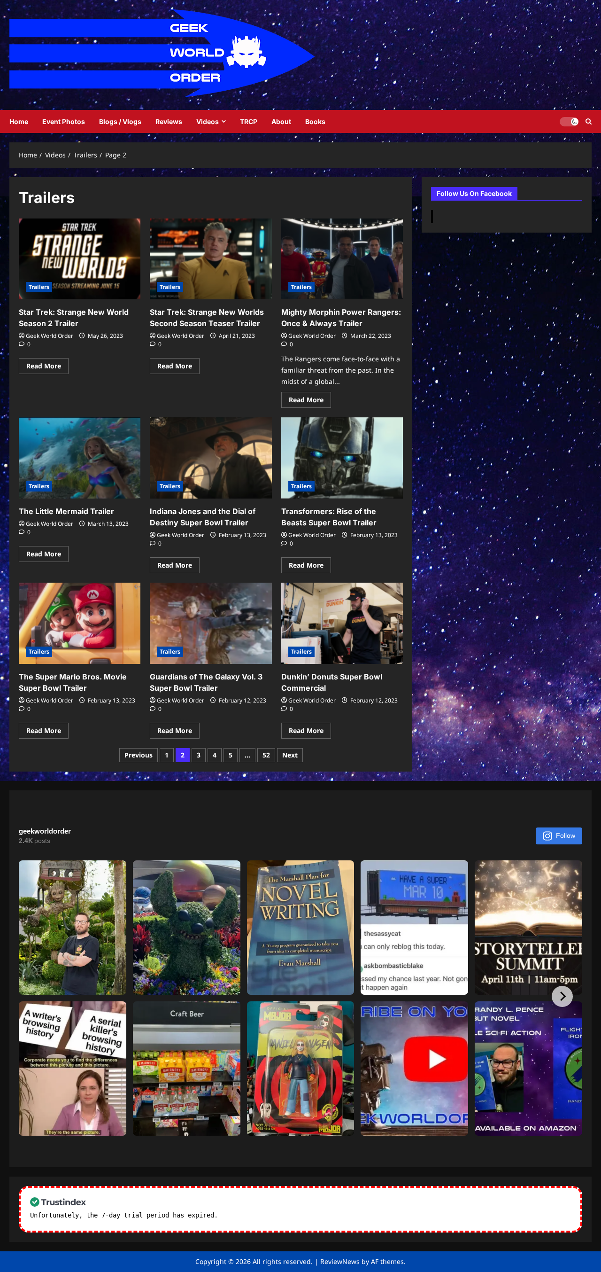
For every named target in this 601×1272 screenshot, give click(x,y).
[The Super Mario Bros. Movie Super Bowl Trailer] (79, 623)
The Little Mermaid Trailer (66, 511)
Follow (565, 835)
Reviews (168, 121)
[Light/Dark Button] (569, 121)
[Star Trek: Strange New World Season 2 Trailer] (79, 259)
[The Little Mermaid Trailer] (79, 458)
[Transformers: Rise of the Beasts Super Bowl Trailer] (342, 458)
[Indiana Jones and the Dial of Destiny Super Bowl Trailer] (210, 458)
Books (315, 121)
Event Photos (63, 121)
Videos (207, 121)
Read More (47, 367)
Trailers (39, 287)
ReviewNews (340, 1261)
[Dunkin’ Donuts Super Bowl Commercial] (342, 623)
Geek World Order (49, 336)
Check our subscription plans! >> (282, 1215)
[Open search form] (589, 121)
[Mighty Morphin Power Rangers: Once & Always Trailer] (342, 259)
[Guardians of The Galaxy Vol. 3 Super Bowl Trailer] (210, 623)
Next (290, 754)
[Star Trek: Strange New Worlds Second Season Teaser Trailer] (210, 259)
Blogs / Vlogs (120, 121)
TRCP (248, 121)
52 (266, 754)
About (281, 121)
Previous (138, 754)
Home (18, 121)
